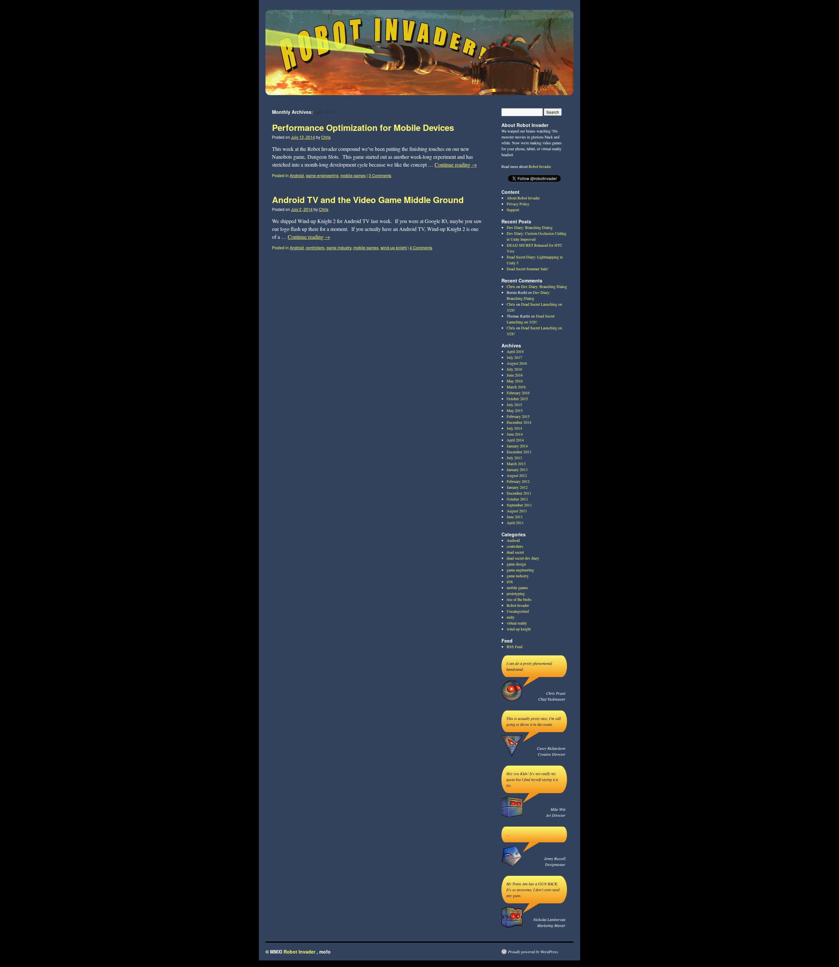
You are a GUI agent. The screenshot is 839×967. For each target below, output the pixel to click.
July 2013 (514, 457)
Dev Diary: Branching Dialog (530, 227)
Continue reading (456, 164)
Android (297, 175)
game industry (338, 247)
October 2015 (517, 398)
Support (513, 209)
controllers (315, 247)
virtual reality (517, 623)
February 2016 (518, 392)
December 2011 (519, 493)
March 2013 (516, 463)
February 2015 (518, 416)
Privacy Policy (518, 203)
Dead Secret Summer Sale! (527, 268)
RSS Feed (514, 646)
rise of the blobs (519, 599)
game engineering (322, 175)
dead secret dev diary (523, 558)
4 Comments (421, 247)
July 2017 (514, 357)
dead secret (515, 552)
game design (516, 563)
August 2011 (517, 510)
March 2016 (516, 386)
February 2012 (518, 481)
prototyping (516, 593)
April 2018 (515, 351)
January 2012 (517, 487)
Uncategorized (518, 611)
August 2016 (517, 363)
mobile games (353, 175)
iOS (510, 581)
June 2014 (515, 434)
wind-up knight (393, 247)
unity (511, 617)
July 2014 (514, 428)
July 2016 (514, 369)
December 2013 (519, 451)
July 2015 (514, 404)
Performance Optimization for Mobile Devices (363, 127)
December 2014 (519, 422)
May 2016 (515, 380)
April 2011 (515, 522)
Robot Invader (540, 166)
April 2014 (515, 439)
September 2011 (519, 504)
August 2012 (517, 475)
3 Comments (380, 175)
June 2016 (515, 375)
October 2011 (517, 499)
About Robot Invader (523, 197)
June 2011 (515, 516)
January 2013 (517, 469)
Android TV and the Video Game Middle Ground (368, 200)
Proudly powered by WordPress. (533, 951)
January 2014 (517, 445)
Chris (326, 137)
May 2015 (515, 410)
